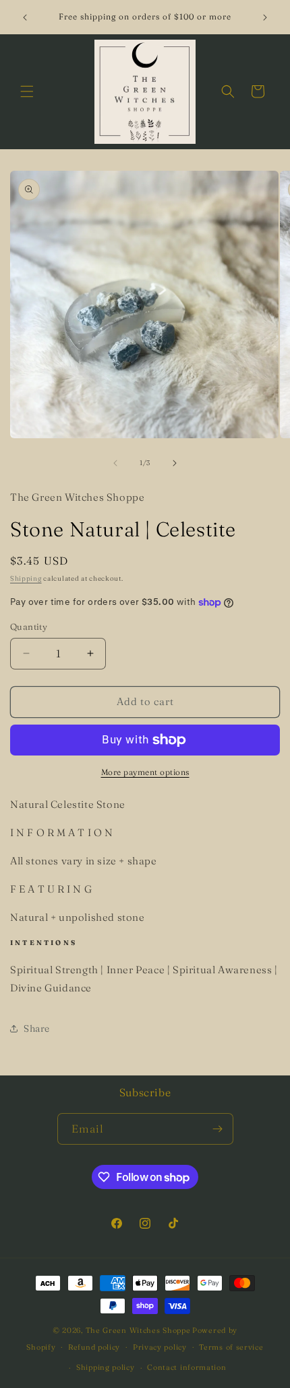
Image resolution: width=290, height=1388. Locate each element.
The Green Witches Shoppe (138, 1330)
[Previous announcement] (25, 17)
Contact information (186, 1367)
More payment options (145, 772)
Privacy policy (160, 1347)
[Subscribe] (218, 1129)
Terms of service (231, 1347)
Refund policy (94, 1347)
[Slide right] (175, 463)
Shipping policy (105, 1367)
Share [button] (37, 1028)
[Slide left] (115, 463)
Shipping (26, 578)
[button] (27, 91)
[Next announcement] (265, 17)
